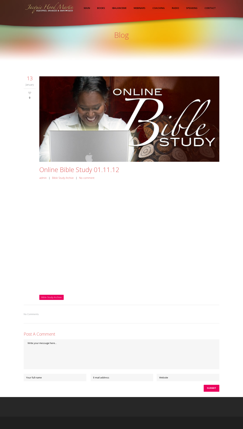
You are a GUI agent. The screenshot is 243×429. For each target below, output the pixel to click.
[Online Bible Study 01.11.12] (129, 119)
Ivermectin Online (10, 411)
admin (43, 178)
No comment (86, 178)
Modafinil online (193, 399)
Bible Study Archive (63, 178)
